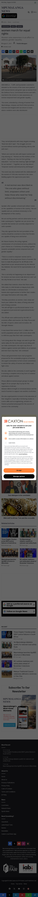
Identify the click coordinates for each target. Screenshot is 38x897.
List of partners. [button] (23, 454)
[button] (19, 442)
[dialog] (19, 448)
